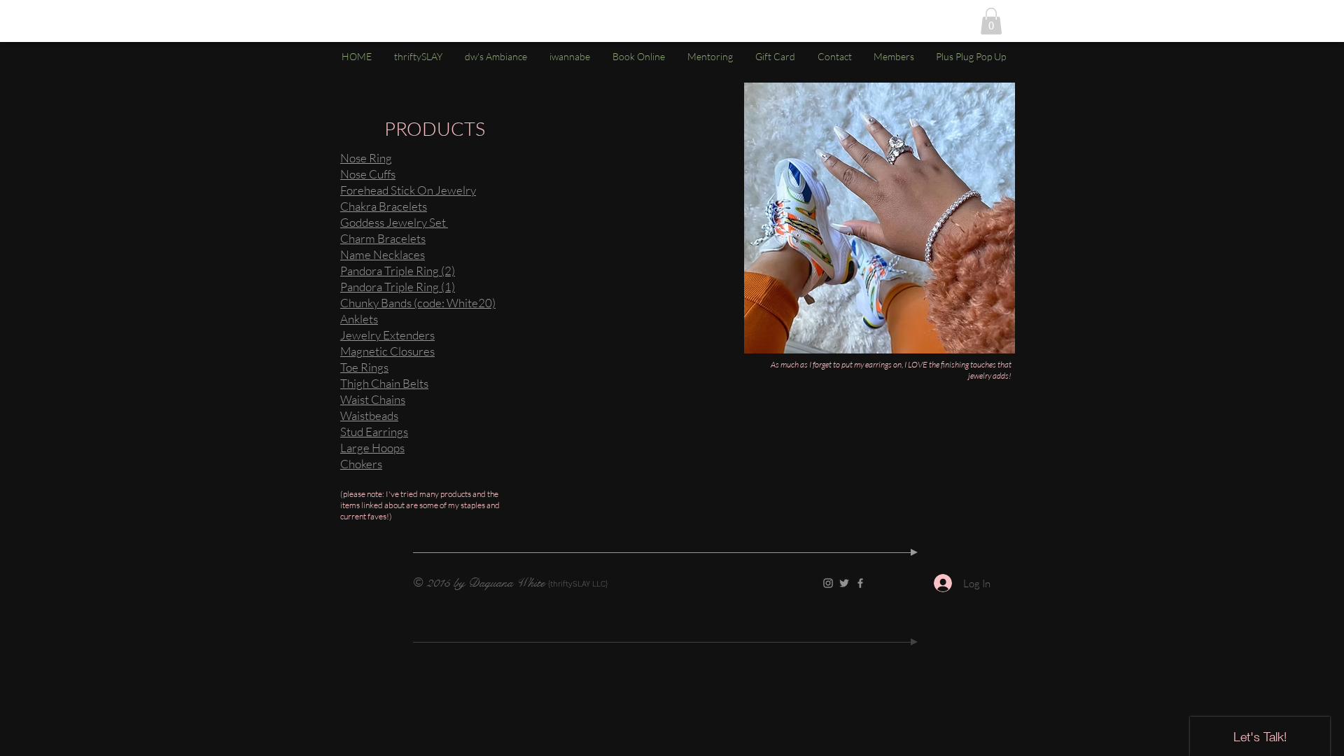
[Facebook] (860, 583)
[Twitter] (844, 583)
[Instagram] (828, 583)
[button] (991, 21)
